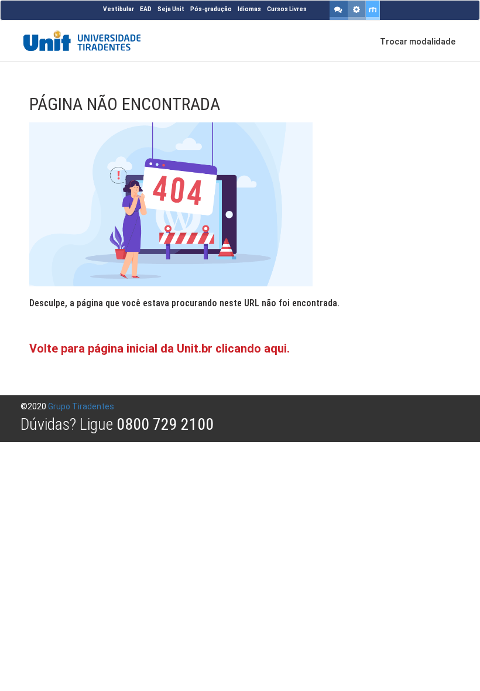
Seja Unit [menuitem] (170, 9)
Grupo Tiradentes (81, 406)
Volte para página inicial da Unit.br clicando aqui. (159, 348)
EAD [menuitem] (146, 9)
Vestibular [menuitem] (118, 9)
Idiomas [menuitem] (249, 9)
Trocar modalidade (417, 41)
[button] (339, 10)
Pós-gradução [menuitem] (211, 9)
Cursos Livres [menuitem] (287, 9)
